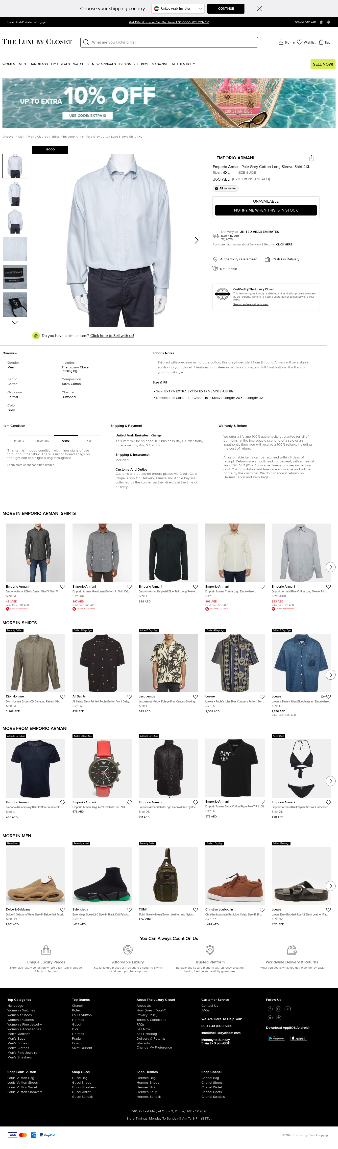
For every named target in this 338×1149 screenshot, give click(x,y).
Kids (144, 64)
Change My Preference (154, 1047)
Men (22, 64)
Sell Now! (323, 64)
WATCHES (81, 64)
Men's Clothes (38, 136)
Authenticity (183, 64)
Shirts (55, 136)
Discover (8, 136)
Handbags (38, 64)
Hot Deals (60, 64)
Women (8, 64)
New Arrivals (104, 64)
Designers (128, 64)
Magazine (160, 64)
